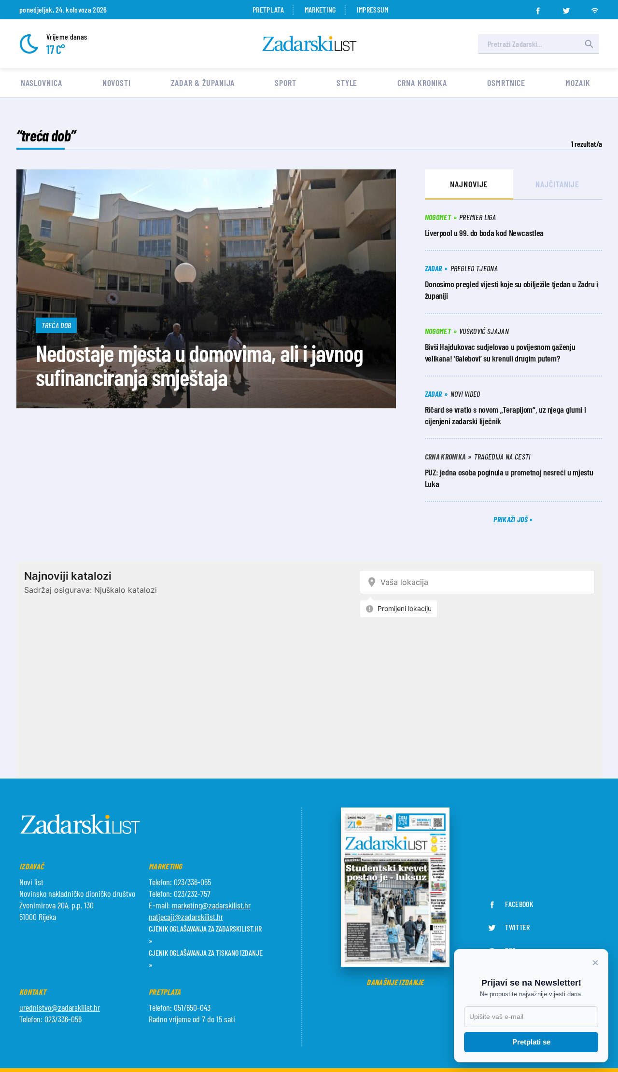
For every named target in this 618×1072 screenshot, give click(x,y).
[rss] (595, 8)
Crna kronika (422, 82)
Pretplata (268, 9)
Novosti (116, 82)
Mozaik (577, 82)
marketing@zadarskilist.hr (211, 905)
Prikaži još (511, 519)
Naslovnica (41, 82)
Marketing (320, 9)
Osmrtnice (506, 82)
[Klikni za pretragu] (589, 44)
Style (347, 82)
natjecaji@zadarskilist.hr (186, 916)
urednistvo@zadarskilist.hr (59, 1007)
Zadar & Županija (203, 82)
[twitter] (566, 8)
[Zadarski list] (309, 43)
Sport (285, 82)
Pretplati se (531, 1042)
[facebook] (538, 8)
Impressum (373, 9)
